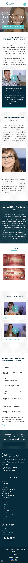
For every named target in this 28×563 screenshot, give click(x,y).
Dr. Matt (10, 234)
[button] (2, 3)
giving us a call (5, 425)
